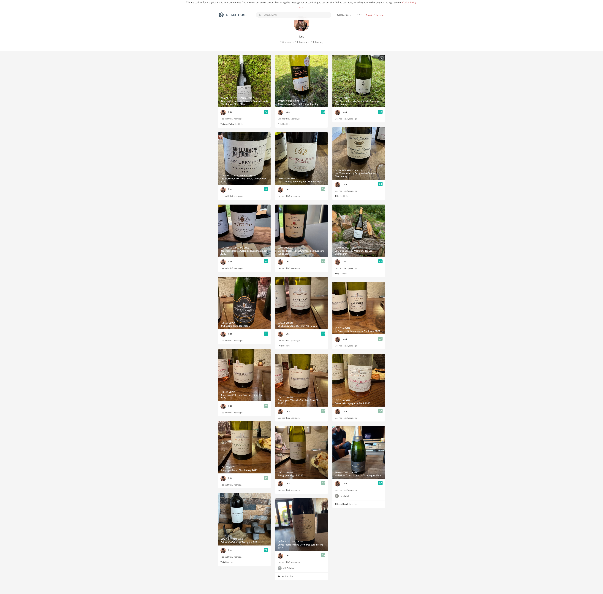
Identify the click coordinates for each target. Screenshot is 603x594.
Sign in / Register (375, 15)
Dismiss (301, 7)
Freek (345, 504)
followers (302, 42)
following (318, 42)
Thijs (222, 124)
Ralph (346, 496)
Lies (230, 111)
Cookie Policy (409, 2)
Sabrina (290, 568)
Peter (231, 124)
